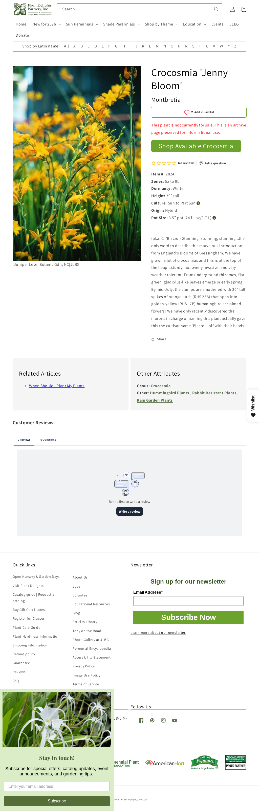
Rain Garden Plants (155, 400)
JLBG (234, 24)
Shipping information (30, 645)
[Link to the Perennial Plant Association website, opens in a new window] (120, 765)
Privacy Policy (84, 666)
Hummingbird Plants (169, 393)
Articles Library (85, 621)
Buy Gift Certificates (29, 609)
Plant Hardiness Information (36, 636)
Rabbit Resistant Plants (214, 393)
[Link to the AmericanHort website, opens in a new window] (165, 764)
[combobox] (139, 9)
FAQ (16, 680)
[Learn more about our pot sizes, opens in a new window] (214, 218)
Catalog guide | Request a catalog (33, 597)
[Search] (216, 9)
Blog (76, 613)
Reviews (19, 672)
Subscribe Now (188, 617)
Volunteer (81, 595)
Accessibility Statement (92, 657)
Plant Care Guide (26, 627)
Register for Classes (29, 618)
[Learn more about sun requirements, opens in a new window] (198, 203)
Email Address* (148, 592)
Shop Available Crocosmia (196, 146)
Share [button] (161, 339)
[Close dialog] (109, 693)
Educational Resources (91, 604)
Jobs (76, 586)
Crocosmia (160, 385)
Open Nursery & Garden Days (36, 576)
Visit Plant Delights (28, 585)
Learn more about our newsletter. (158, 632)
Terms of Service (86, 684)
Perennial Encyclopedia (92, 648)
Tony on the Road (87, 631)
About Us (80, 577)
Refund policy (24, 654)
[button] (46, 24)
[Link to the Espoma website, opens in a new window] (204, 768)
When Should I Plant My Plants (56, 385)
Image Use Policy (86, 675)
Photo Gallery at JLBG (91, 639)
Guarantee (21, 663)
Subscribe (57, 801)
